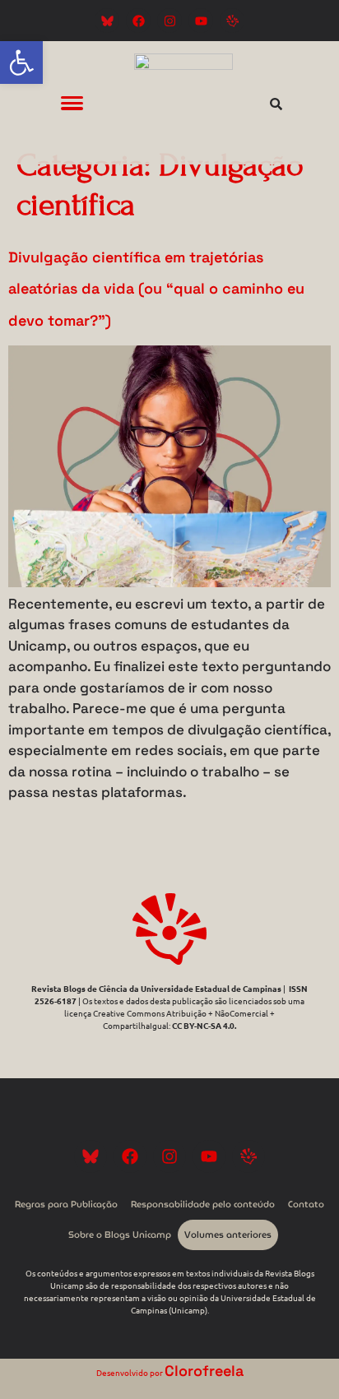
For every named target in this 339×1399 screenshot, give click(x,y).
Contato (306, 1204)
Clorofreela (204, 1370)
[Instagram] (169, 20)
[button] (21, 62)
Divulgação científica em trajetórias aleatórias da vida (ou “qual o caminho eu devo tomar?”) (156, 289)
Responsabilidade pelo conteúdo (203, 1204)
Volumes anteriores (228, 1234)
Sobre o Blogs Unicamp (119, 1234)
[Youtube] (200, 20)
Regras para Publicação (66, 1204)
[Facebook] (138, 20)
